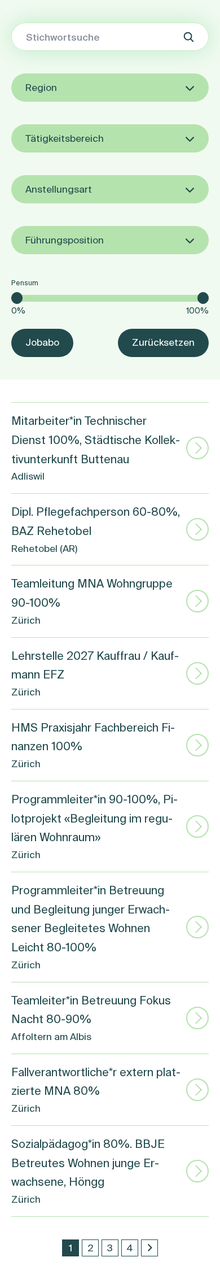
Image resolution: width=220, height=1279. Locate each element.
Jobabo (42, 342)
